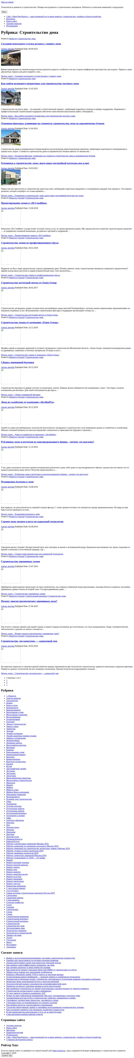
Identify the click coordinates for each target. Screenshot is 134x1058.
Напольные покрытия (16, 794)
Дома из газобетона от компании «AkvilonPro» (27, 402)
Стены (9, 912)
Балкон (9, 703)
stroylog (7, 49)
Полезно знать (12, 827)
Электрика (11, 947)
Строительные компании (17, 916)
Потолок (10, 830)
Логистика (11, 776)
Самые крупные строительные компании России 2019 (30, 893)
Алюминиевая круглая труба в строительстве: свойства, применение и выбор (41, 998)
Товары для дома (13, 935)
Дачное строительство (16, 724)
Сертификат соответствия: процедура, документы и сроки (32, 1000)
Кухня (9, 766)
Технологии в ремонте (16, 930)
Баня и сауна (12, 705)
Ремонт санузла (13, 884)
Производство (12, 837)
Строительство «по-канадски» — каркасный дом (29, 641)
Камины (10, 750)
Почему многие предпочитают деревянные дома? (29, 601)
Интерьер (10, 747)
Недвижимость (13, 797)
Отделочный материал (16, 813)
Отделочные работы (15, 808)
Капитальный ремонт (16, 754)
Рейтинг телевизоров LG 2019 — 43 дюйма (25, 858)
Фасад (9, 942)
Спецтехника (12, 909)
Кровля (9, 764)
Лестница (10, 771)
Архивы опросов (13, 23)
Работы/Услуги (13, 841)
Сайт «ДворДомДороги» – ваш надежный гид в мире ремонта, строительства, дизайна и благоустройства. (53, 16)
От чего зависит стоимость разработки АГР (25, 993)
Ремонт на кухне (13, 876)
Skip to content (7, 2)
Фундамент (11, 945)
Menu (4, 12)
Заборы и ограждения (16, 738)
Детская (9, 731)
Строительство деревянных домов (20, 561)
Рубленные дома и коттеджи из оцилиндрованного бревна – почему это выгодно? (47, 441)
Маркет (9, 785)
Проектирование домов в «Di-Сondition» (24, 203)
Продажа (10, 834)
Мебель (9, 787)
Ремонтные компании (16, 886)
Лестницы (10, 773)
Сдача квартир (12, 900)
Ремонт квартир (13, 872)
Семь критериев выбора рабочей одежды (24, 1014)
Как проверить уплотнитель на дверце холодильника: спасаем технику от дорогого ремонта (47, 988)
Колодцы (10, 757)
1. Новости (11, 696)
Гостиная (10, 722)
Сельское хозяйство (15, 902)
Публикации (12, 26)
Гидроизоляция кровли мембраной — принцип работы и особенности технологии (43, 977)
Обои (8, 801)
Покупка (10, 823)
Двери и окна (12, 726)
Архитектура (12, 701)
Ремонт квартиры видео (17, 874)
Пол (8, 825)
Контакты (10, 19)
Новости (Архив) (17, 198)
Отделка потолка (13, 806)
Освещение (11, 804)
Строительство (13, 923)
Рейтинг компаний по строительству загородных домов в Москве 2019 (38, 848)
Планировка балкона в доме (17, 481)
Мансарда (10, 783)
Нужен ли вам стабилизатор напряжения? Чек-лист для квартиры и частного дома (43, 996)
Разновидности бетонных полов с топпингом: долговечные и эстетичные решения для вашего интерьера (53, 979)
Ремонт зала (11, 869)
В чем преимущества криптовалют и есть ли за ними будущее (34, 1012)
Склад (9, 905)
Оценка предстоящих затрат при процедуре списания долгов (33, 963)
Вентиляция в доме (15, 712)
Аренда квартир (13, 698)
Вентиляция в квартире (16, 715)
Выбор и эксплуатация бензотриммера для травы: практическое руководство (40, 958)
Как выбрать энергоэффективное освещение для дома (30, 965)
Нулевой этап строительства (19, 799)
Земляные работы (14, 743)
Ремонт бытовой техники (17, 862)
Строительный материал (36, 596)
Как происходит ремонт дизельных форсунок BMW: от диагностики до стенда (41, 970)
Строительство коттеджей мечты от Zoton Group (29, 282)
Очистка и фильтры (15, 820)
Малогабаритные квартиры (18, 778)
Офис (8, 818)
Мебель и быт (12, 790)
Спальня (10, 907)
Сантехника (11, 895)
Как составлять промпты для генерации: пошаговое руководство (35, 1010)
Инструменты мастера (16, 745)
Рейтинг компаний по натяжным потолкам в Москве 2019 (32, 846)
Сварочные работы (14, 898)
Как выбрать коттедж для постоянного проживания (29, 1005)
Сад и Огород (12, 891)
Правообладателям (14, 1032)
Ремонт (9, 860)
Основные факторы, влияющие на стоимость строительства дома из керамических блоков (52, 123)
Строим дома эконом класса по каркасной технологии (32, 521)
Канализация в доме (15, 752)
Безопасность (12, 708)
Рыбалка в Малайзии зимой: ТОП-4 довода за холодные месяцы (34, 974)
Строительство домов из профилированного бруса (30, 242)
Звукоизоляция (12, 740)
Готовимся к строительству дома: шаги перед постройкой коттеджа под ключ (45, 163)
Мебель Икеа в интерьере (17, 792)
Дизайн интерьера (14, 733)
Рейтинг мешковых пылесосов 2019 (22, 853)
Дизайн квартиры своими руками (21, 736)
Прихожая (10, 832)
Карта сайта (11, 21)
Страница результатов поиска (19, 1039)
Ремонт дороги (13, 867)
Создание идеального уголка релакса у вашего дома (31, 43)
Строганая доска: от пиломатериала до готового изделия (31, 1003)
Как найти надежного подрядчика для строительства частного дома (40, 83)
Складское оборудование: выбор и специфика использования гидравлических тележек (45, 1007)
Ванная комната (13, 710)
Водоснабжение (13, 717)
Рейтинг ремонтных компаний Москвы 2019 (26, 855)
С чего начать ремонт (15, 888)
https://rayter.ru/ (59, 1051)
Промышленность (14, 839)
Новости (13, 39)
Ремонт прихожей (14, 879)
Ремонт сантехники (15, 881)
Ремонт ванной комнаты (17, 865)
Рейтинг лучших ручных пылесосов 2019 (24, 851)
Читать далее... (31, 76)
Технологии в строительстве (19, 933)
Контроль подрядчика (16, 762)
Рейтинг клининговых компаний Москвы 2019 (27, 844)
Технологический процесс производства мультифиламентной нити (36, 984)
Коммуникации (13, 759)
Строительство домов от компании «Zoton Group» (30, 322)
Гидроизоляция (13, 719)
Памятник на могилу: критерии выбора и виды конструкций (33, 986)
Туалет (9, 938)
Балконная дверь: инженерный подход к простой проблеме (32, 981)
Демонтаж (10, 729)
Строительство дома (26, 39)
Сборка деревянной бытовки (17, 362)
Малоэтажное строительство (19, 780)
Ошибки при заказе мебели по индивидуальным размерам (32, 960)
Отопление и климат (15, 815)
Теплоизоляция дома (15, 928)
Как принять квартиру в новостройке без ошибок (28, 967)
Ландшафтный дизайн (16, 769)
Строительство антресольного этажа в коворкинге (28, 991)
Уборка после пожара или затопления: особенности (29, 972)
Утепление (11, 940)
